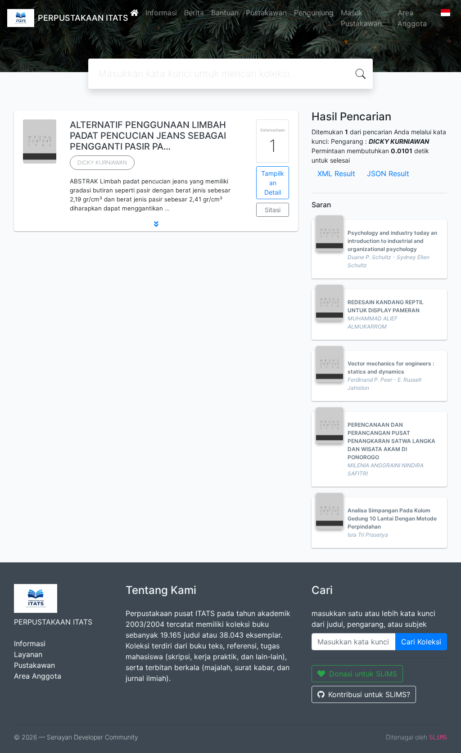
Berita (194, 12)
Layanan (28, 654)
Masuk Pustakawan (361, 18)
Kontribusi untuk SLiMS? (369, 694)
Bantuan (225, 12)
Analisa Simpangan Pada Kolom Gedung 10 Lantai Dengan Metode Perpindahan (392, 518)
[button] (156, 224)
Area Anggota (412, 18)
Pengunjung (314, 12)
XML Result (336, 173)
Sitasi (272, 210)
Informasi (161, 12)
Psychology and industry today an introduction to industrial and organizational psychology (392, 240)
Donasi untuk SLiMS (363, 673)
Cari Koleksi (421, 641)
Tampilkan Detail (272, 182)
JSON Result (388, 173)
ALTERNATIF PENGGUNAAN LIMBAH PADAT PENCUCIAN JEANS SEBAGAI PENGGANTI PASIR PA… (148, 135)
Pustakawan (266, 12)
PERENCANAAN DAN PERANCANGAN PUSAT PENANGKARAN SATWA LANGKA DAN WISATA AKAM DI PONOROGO (391, 441)
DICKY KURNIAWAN (102, 162)
